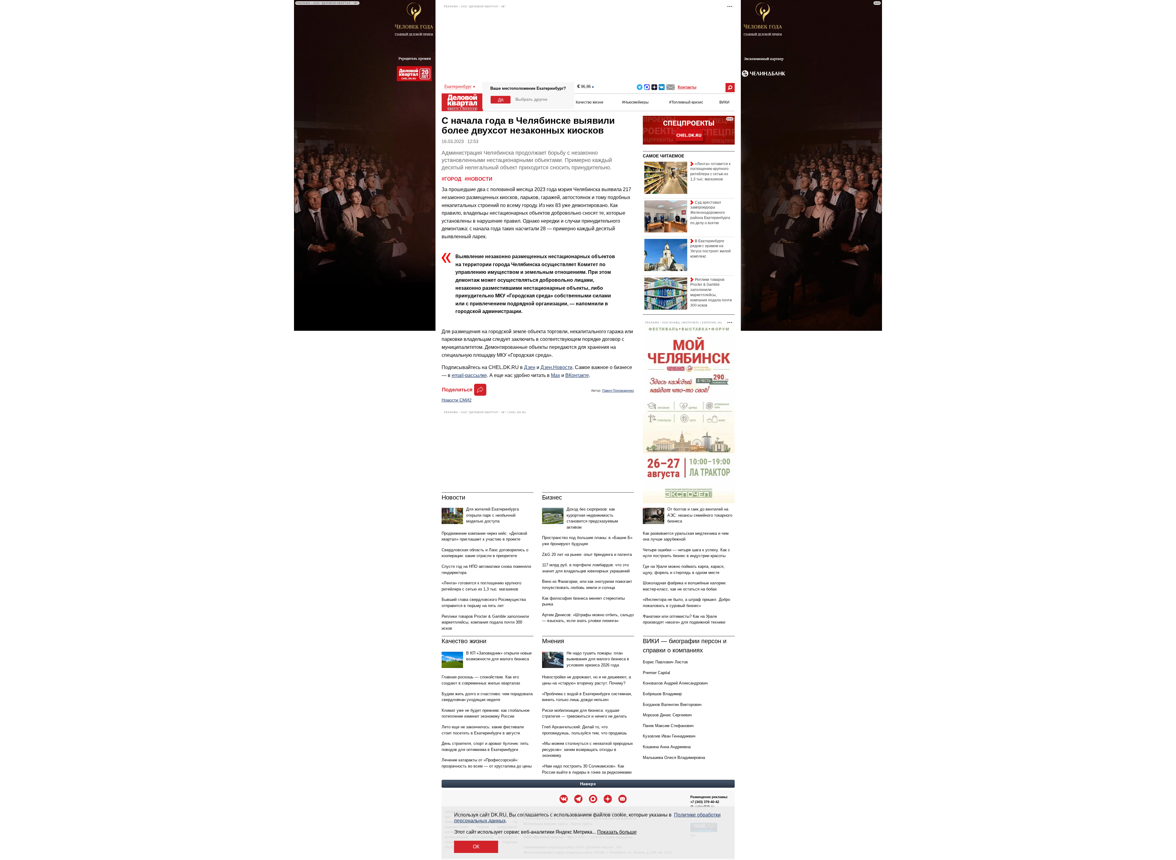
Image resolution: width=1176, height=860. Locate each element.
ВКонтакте (577, 375)
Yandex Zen (654, 87)
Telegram (640, 87)
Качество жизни (589, 102)
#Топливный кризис (686, 102)
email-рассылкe (469, 375)
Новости (453, 497)
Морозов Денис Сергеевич (667, 715)
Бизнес (552, 497)
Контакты (687, 87)
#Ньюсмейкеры (635, 102)
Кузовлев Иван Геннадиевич (669, 736)
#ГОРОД (452, 179)
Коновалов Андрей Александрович (675, 683)
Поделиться (457, 390)
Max (555, 375)
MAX (647, 87)
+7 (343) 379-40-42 (704, 802)
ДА (500, 99)
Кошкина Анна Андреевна (667, 747)
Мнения (553, 641)
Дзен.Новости (556, 367)
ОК (476, 846)
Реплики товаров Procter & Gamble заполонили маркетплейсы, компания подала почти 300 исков (485, 622)
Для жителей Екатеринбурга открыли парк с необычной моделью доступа (492, 515)
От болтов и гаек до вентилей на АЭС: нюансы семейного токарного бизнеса (699, 515)
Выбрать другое (531, 99)
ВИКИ (724, 102)
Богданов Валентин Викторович (672, 704)
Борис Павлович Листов (665, 662)
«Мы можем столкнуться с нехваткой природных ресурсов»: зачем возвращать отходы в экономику (587, 749)
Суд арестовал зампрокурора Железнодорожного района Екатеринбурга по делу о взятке (710, 212)
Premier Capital (656, 672)
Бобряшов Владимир (662, 694)
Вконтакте (662, 87)
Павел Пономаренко (618, 390)
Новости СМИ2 (457, 400)
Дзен (529, 367)
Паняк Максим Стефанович (668, 725)
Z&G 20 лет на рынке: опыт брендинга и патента (587, 554)
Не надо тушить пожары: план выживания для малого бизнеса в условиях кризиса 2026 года (598, 659)
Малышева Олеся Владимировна (674, 757)
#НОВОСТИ (478, 179)
